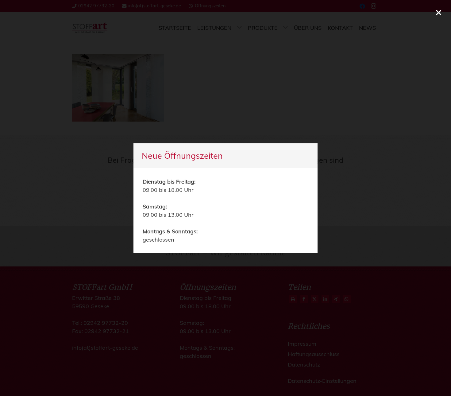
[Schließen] (438, 12)
